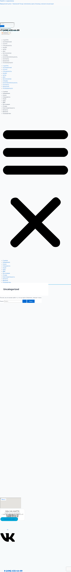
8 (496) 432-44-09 (13, 571)
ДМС (4, 51)
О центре (5, 40)
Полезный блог (8, 62)
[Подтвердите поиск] (24, 301)
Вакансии (6, 61)
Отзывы (5, 55)
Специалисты (7, 45)
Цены (4, 49)
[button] (35, 186)
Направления (7, 42)
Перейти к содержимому (7, 1)
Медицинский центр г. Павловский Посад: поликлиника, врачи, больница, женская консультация (27, 4)
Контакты (6, 59)
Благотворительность (10, 57)
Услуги (5, 43)
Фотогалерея (7, 53)
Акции (5, 47)
